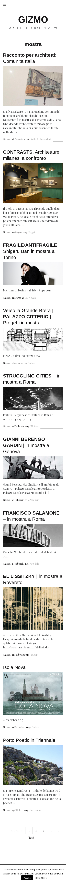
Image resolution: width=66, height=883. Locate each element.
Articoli (34, 139)
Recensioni (45, 139)
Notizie (32, 297)
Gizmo (6, 139)
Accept (27, 877)
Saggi (32, 232)
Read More (41, 877)
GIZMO (33, 19)
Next (31, 838)
